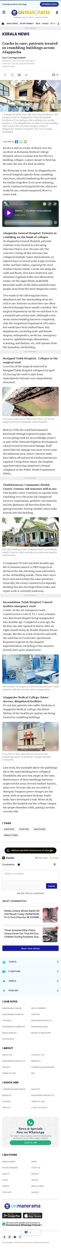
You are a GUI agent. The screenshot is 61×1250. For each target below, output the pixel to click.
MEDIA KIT (36, 1061)
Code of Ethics (39, 1107)
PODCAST (7, 1192)
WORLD (45, 23)
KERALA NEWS (12, 23)
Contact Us (37, 1054)
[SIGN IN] (57, 12)
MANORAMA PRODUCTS (13, 1061)
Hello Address (38, 1008)
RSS (33, 1073)
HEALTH (5, 1173)
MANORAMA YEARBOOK (13, 1026)
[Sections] (4, 12)
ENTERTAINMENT (27, 23)
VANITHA (35, 1014)
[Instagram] (9, 1237)
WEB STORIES (37, 1186)
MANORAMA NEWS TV (41, 1020)
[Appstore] (32, 1215)
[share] (12, 75)
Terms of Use (9, 1073)
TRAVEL (34, 1180)
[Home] (2, 24)
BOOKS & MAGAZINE (41, 1032)
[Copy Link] (26, 75)
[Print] (19, 75)
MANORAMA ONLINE (12, 1008)
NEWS (34, 1161)
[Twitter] (20, 1237)
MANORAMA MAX (39, 1026)
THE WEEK (6, 1020)
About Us (7, 1054)
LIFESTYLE (35, 1167)
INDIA (38, 23)
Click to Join (30, 1143)
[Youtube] (15, 1237)
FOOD (5, 1180)
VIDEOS (5, 1186)
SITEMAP (6, 1101)
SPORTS (35, 1173)
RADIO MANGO (9, 1032)
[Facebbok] (4, 1237)
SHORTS (35, 1192)
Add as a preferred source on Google (32, 850)
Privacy (6, 1067)
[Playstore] (11, 1215)
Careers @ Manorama (42, 1067)
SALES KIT (35, 1089)
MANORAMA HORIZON (13, 1014)
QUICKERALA (8, 1038)
